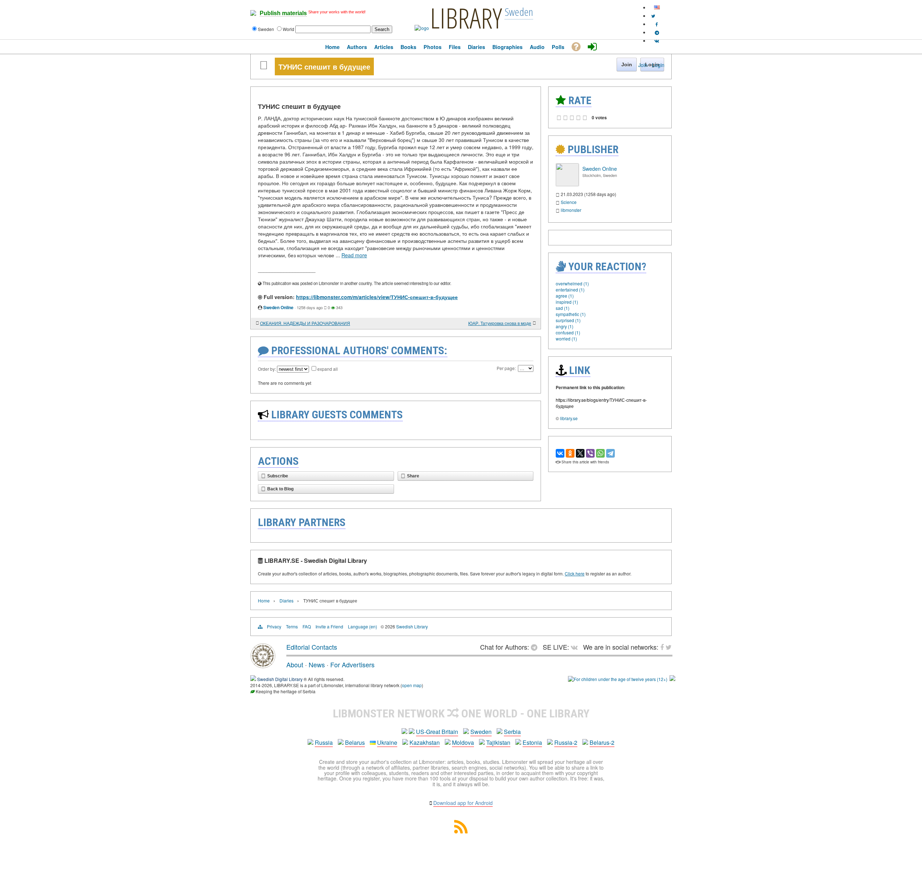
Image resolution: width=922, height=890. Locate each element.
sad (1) (562, 308)
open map (412, 685)
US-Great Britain (437, 731)
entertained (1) (570, 289)
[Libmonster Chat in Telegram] (536, 646)
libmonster (571, 210)
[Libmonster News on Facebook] (656, 24)
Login (658, 64)
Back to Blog (280, 488)
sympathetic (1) (571, 314)
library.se (569, 418)
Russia (324, 742)
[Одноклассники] (570, 453)
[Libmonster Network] (617, 679)
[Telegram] (610, 453)
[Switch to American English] (657, 7)
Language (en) (362, 626)
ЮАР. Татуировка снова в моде (499, 323)
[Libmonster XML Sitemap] (461, 831)
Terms (292, 626)
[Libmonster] (263, 665)
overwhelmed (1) (572, 283)
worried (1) (566, 338)
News (317, 664)
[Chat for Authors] (657, 32)
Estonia (532, 742)
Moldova (463, 742)
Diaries (286, 600)
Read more (354, 255)
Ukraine (387, 742)
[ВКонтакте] (560, 453)
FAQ (307, 626)
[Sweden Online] (567, 184)
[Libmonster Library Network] (672, 679)
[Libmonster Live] (656, 40)
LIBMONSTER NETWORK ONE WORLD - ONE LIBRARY (461, 713)
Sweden (481, 731)
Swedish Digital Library (280, 679)
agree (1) (565, 296)
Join (643, 64)
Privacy (274, 626)
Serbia (512, 731)
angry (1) (564, 326)
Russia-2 (565, 742)
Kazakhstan (424, 742)
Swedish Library (412, 626)
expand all (327, 369)
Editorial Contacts (311, 646)
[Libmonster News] (653, 16)
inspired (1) (567, 302)
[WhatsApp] (600, 453)
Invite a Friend (329, 626)
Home (264, 600)
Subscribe (277, 476)
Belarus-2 (602, 742)
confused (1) (568, 332)
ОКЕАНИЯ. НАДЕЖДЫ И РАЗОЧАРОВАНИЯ (305, 323)
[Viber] (590, 453)
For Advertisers (352, 664)
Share (413, 476)
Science (569, 202)
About (294, 664)
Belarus (355, 742)
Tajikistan (498, 742)
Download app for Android (463, 802)
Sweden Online (278, 307)
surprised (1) (568, 320)
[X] (580, 453)
